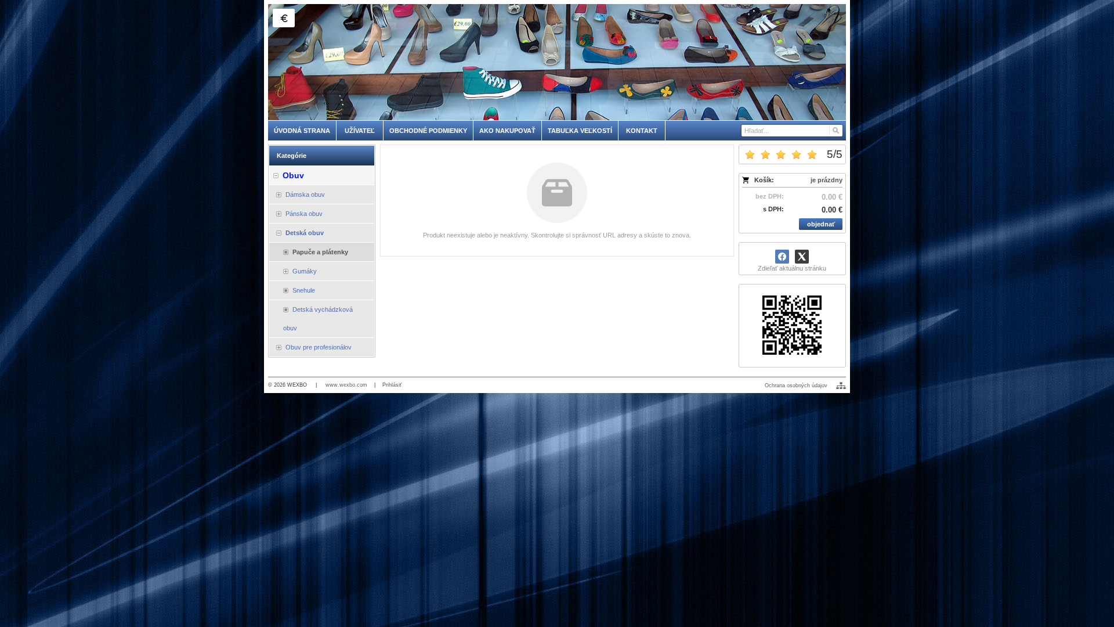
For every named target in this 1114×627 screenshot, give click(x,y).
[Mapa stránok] (841, 385)
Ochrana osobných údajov (796, 385)
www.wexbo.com (346, 385)
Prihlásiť (392, 385)
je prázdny (826, 179)
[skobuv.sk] (557, 62)
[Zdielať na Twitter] (802, 257)
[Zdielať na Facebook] (782, 257)
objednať (821, 224)
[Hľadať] (835, 130)
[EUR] (284, 18)
